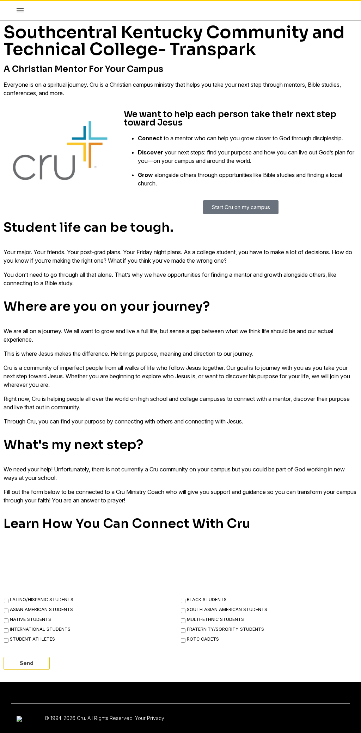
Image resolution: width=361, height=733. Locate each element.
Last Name (143, 553)
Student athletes (32, 639)
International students (40, 629)
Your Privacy (149, 718)
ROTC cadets (203, 639)
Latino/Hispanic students (41, 599)
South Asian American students (227, 609)
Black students (207, 599)
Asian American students (41, 609)
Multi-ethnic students (215, 619)
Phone (253, 553)
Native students (30, 619)
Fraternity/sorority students (225, 629)
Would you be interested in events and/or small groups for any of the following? (147, 586)
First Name (26, 553)
